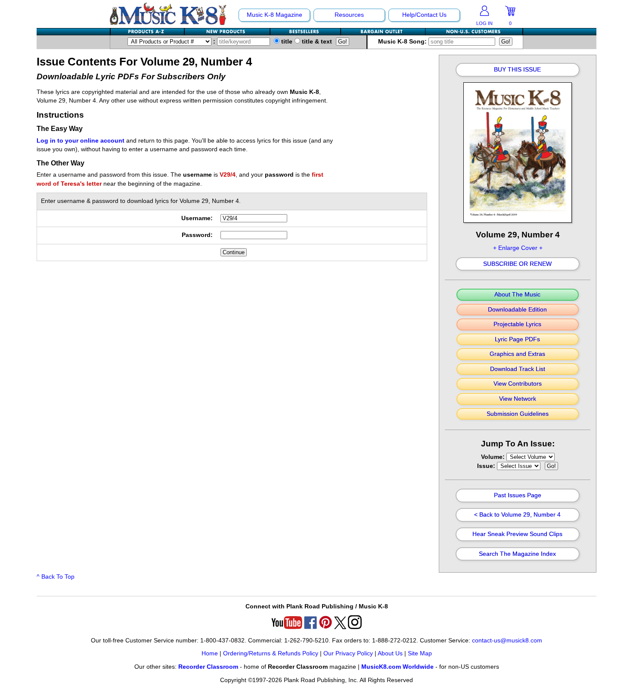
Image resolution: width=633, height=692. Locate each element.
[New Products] (227, 31)
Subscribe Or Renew (517, 264)
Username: (197, 218)
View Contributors (517, 384)
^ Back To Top (55, 577)
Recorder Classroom (208, 667)
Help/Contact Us (424, 15)
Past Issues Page (517, 496)
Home (210, 653)
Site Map (420, 653)
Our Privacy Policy (348, 653)
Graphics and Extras (517, 354)
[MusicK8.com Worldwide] (473, 31)
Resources (349, 15)
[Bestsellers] (305, 31)
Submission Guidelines (518, 414)
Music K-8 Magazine (274, 15)
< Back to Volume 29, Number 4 (517, 515)
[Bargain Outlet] (383, 31)
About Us (390, 653)
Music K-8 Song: (403, 41)
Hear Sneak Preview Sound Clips (517, 534)
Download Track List (517, 369)
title (285, 41)
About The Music (517, 295)
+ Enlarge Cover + (518, 248)
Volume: (493, 457)
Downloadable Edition (517, 310)
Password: (197, 235)
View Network (517, 399)
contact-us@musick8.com (507, 640)
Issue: (487, 466)
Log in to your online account (80, 140)
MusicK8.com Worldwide (397, 667)
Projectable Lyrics (517, 324)
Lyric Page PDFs (517, 340)
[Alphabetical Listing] (148, 31)
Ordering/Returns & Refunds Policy (270, 653)
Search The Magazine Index (517, 554)
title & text (316, 41)
